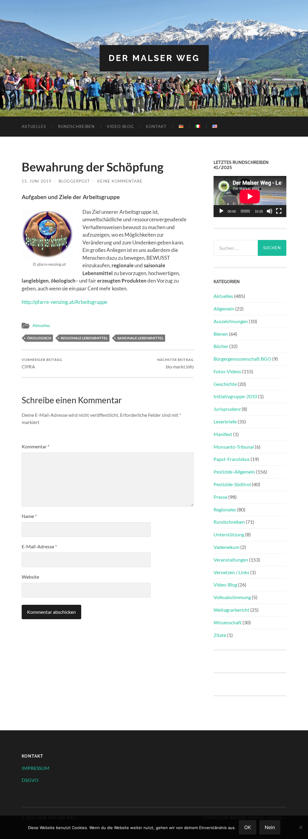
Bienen (221, 334)
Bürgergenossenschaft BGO (242, 359)
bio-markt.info (175, 363)
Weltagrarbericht (231, 610)
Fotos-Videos (227, 371)
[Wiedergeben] (221, 211)
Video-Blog (120, 126)
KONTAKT (156, 126)
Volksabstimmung (232, 597)
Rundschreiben (76, 126)
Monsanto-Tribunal (234, 447)
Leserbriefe (225, 421)
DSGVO (30, 780)
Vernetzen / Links (231, 572)
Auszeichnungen (231, 321)
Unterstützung (229, 534)
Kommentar (35, 446)
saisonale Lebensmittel (140, 338)
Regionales (225, 509)
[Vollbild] (279, 211)
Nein (270, 827)
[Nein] (300, 827)
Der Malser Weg (154, 58)
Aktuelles (34, 126)
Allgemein (224, 308)
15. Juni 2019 (36, 181)
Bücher (221, 346)
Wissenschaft (228, 622)
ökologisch (39, 338)
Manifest (223, 434)
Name (29, 516)
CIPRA (42, 363)
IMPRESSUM (35, 768)
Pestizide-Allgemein (234, 471)
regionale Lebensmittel (84, 338)
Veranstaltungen (231, 559)
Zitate (220, 635)
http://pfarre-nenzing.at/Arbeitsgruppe (64, 302)
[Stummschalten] (269, 211)
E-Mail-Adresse (39, 546)
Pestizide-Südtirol (232, 484)
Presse (220, 497)
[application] (250, 196)
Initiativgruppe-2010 (235, 396)
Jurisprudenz (227, 409)
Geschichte (225, 384)
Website (30, 577)
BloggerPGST (74, 181)
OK (247, 827)
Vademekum (226, 547)
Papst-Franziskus (232, 459)
